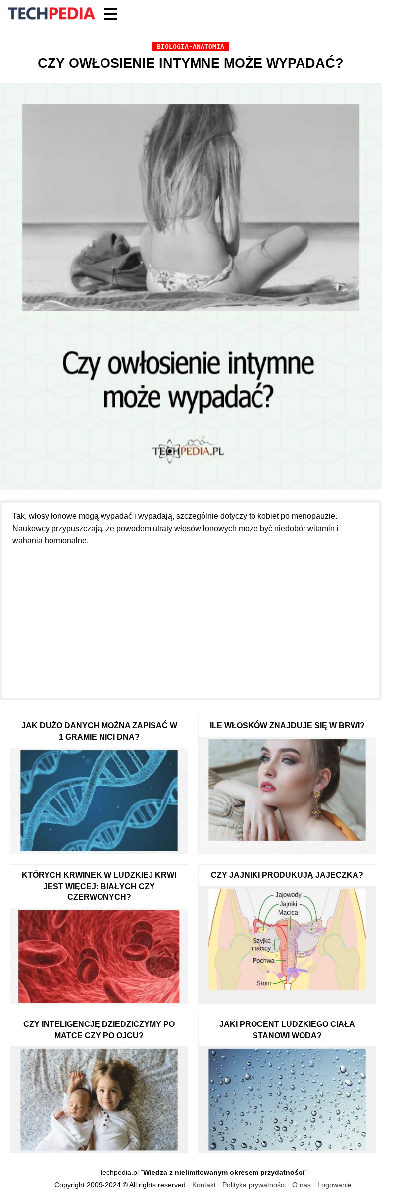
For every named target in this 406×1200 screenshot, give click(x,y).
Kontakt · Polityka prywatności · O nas (251, 1185)
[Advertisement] (190, 616)
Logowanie (334, 1185)
